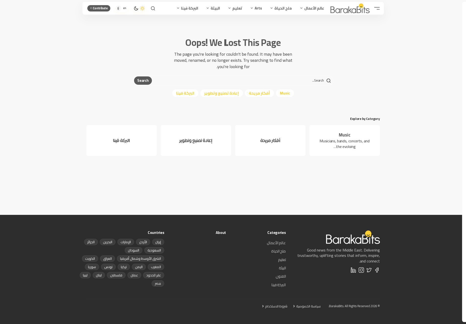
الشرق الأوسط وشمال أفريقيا (140, 258)
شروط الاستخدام (276, 306)
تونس (108, 267)
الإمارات (126, 242)
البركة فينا (185, 93)
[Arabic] (118, 8)
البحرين (107, 242)
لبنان (99, 275)
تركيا (124, 267)
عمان (134, 275)
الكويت (90, 258)
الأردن (143, 242)
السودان (133, 250)
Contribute (100, 8)
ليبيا (85, 275)
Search (142, 80)
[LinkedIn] (353, 270)
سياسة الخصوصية (308, 306)
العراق (107, 258)
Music (285, 93)
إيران (158, 242)
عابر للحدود (153, 275)
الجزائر (91, 242)
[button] (377, 8)
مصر (158, 283)
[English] (125, 8)
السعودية (154, 250)
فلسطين (116, 275)
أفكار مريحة (259, 93)
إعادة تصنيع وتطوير (221, 93)
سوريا (92, 267)
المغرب (156, 267)
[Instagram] (361, 270)
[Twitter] (369, 270)
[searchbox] (242, 80)
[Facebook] (377, 270)
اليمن (139, 267)
